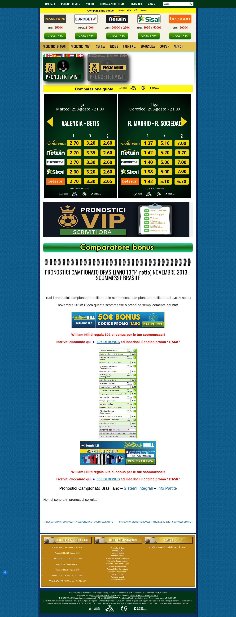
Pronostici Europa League (117, 561)
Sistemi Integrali (138, 488)
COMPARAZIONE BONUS (112, 4)
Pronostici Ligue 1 (117, 574)
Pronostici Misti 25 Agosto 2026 (67, 553)
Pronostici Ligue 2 (117, 576)
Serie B (113, 46)
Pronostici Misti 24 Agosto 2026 (67, 569)
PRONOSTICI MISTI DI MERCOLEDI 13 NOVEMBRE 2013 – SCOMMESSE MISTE (155, 521)
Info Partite (167, 488)
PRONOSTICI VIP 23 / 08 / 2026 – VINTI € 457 (67, 581)
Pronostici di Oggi (117, 547)
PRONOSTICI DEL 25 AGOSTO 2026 (67, 547)
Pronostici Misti (80, 46)
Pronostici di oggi (54, 46)
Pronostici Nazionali (117, 579)
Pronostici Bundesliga (117, 566)
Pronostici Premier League (117, 569)
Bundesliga (147, 46)
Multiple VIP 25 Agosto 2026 (67, 564)
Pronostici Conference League (117, 563)
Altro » (152, 4)
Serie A (100, 46)
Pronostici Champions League (117, 558)
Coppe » (164, 46)
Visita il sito (55, 36)
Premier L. (129, 46)
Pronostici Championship (117, 571)
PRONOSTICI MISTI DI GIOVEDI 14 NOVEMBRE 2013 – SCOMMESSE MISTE (79, 521)
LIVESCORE (136, 4)
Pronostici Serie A (117, 553)
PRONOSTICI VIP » (70, 4)
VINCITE (90, 4)
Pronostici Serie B (117, 555)
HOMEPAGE (49, 4)
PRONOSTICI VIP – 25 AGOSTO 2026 (67, 558)
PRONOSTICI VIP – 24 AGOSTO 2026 (67, 575)
